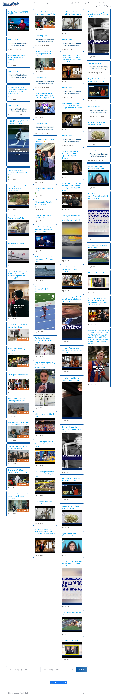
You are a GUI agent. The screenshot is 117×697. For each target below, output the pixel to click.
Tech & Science (104, 3)
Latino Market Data (105, 693)
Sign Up (98, 6)
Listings (46, 3)
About (75, 693)
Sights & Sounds (89, 3)
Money (64, 3)
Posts (55, 3)
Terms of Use (94, 693)
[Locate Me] (72, 669)
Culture (36, 3)
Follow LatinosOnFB (58, 683)
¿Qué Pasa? (75, 3)
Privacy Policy (83, 693)
